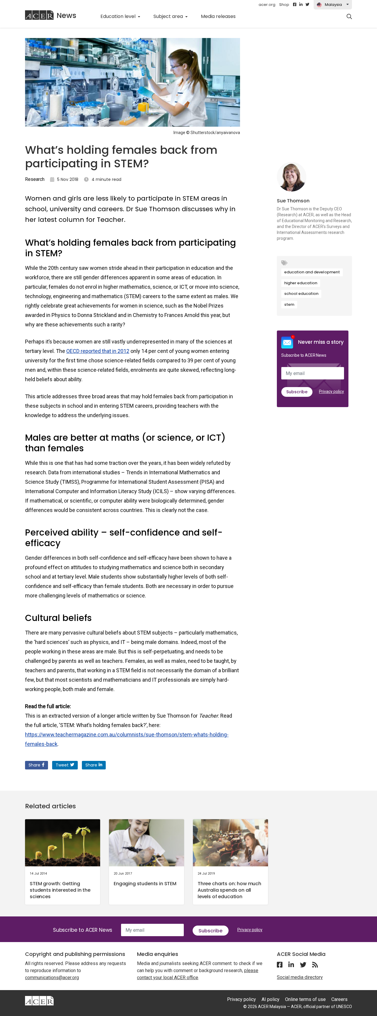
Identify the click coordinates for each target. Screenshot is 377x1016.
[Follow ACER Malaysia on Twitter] (307, 5)
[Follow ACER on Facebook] (294, 5)
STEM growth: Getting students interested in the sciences (60, 890)
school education (301, 293)
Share (34, 765)
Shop (284, 4)
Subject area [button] (168, 16)
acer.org (267, 4)
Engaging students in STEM (145, 883)
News (66, 15)
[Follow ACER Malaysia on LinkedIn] (300, 5)
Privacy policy (331, 391)
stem (289, 304)
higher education (300, 283)
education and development (312, 272)
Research (34, 179)
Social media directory (300, 977)
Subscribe (296, 392)
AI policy (271, 999)
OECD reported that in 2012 (97, 351)
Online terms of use (305, 999)
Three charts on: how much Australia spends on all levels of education (229, 890)
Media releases (221, 16)
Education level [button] (118, 16)
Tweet (62, 765)
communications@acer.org (52, 977)
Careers (339, 999)
